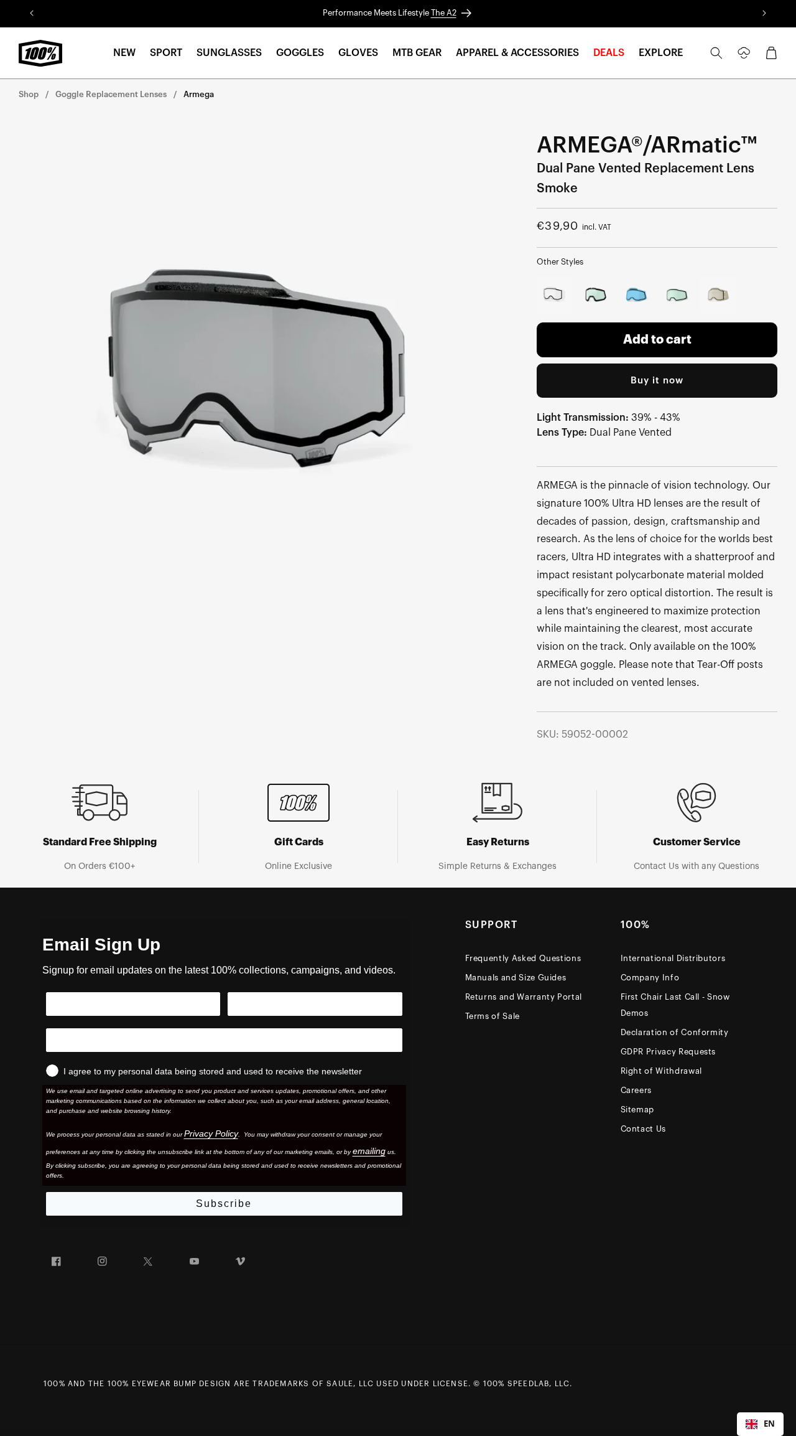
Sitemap (638, 1109)
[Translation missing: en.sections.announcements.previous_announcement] (32, 13)
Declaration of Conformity (675, 1032)
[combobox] (760, 1424)
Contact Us (644, 1129)
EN (769, 1423)
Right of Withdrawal (661, 1071)
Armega (198, 94)
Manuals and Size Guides (516, 978)
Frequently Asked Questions (523, 958)
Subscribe (224, 1203)
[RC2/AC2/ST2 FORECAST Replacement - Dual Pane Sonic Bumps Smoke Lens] (718, 295)
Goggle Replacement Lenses (111, 94)
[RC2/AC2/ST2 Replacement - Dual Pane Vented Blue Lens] (637, 295)
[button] (124, 53)
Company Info (650, 978)
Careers (636, 1090)
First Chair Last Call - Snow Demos (675, 1005)
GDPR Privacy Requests (668, 1052)
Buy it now (657, 380)
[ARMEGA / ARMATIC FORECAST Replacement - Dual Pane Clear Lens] (555, 295)
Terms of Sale (492, 1016)
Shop (29, 94)
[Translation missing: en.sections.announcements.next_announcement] (764, 13)
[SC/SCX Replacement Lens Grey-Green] (596, 295)
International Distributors (673, 958)
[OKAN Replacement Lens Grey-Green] (677, 295)
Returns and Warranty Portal (524, 997)
